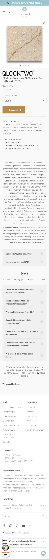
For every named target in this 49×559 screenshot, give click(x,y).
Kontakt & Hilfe (33, 407)
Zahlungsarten (8, 421)
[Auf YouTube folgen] (23, 526)
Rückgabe (6, 442)
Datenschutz (32, 416)
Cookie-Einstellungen (35, 430)
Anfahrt (30, 412)
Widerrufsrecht (9, 430)
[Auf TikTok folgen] (30, 526)
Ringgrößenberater (10, 416)
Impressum (31, 425)
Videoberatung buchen (12, 407)
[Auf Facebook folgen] (4, 526)
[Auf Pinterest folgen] (17, 526)
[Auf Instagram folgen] (10, 526)
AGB (29, 421)
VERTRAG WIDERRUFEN (9, 435)
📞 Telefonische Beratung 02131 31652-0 (24, 3)
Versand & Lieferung (11, 425)
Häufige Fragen (9, 412)
